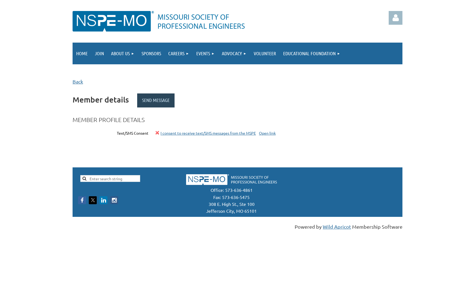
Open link (267, 133)
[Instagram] (114, 200)
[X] (93, 200)
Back (78, 81)
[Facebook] (82, 200)
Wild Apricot (337, 226)
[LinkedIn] (103, 200)
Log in (395, 18)
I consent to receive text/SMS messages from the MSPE (208, 133)
